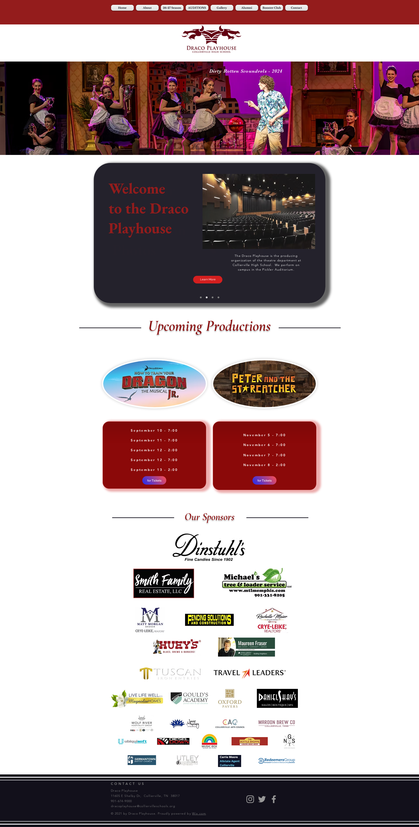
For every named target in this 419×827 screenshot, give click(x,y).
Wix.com (199, 813)
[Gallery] (207, 297)
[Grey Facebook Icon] (274, 799)
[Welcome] (201, 297)
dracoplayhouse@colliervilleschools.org (143, 806)
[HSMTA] (212, 297)
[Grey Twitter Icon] (262, 799)
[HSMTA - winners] (218, 297)
